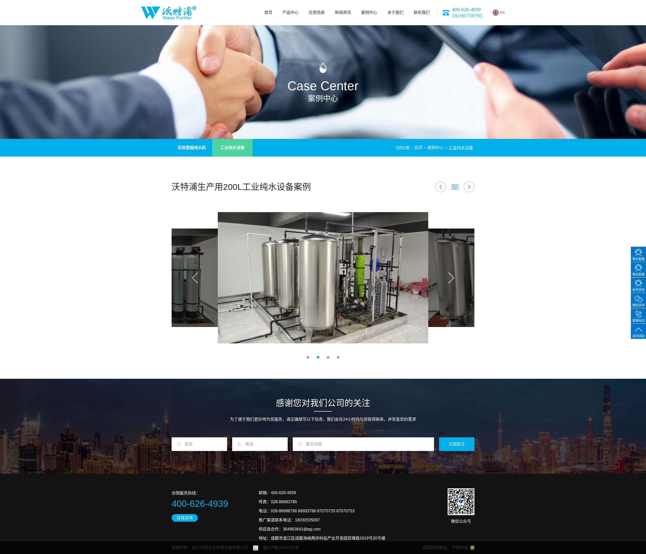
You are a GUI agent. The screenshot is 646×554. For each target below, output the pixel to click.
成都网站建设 (435, 547)
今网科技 (460, 547)
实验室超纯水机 (192, 147)
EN (502, 13)
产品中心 (290, 12)
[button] (308, 357)
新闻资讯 (343, 12)
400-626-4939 (466, 9)
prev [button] (194, 278)
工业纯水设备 (232, 147)
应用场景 (317, 12)
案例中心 (369, 12)
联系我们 (422, 12)
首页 (268, 12)
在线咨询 (185, 518)
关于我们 (395, 12)
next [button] (451, 278)
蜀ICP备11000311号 (281, 547)
